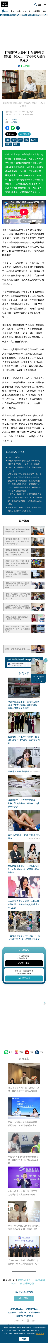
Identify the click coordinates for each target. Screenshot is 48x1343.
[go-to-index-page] (19, 66)
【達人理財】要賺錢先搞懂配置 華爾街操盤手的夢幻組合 (17, 530)
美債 (14, 140)
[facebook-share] (7, 128)
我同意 (24, 1339)
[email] (33, 1320)
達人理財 (34, 140)
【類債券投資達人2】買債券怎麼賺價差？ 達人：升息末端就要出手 (17, 628)
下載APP (22, 1312)
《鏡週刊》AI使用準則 (24, 1315)
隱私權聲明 (40, 1333)
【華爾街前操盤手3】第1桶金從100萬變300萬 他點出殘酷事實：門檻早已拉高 (17, 552)
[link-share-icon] (18, 128)
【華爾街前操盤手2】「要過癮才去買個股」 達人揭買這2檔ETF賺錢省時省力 (17, 541)
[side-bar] (45, 4)
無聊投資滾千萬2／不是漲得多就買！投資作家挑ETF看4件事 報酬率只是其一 (17, 563)
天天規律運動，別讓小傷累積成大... (24, 836)
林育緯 (14, 122)
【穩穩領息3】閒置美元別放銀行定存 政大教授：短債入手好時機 (17, 585)
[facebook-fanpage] (23, 1320)
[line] (16, 1320)
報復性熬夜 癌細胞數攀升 (15, 649)
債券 (8, 140)
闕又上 (16, 144)
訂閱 (31, 1052)
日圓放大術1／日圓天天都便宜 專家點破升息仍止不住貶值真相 (17, 607)
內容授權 (12, 1312)
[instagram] (28, 1320)
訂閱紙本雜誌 (5, 4)
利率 (20, 140)
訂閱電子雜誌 (32, 1309)
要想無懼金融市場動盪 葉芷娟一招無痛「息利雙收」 (17, 618)
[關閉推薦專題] (46, 660)
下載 (42, 1052)
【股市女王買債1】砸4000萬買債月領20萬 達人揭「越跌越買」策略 (17, 596)
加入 (11, 1052)
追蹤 (21, 1052)
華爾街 (8, 144)
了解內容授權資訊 (26, 1283)
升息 (26, 140)
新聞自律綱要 (34, 1312)
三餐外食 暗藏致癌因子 (18, 771)
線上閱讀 (24, 1298)
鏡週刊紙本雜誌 (25, 1280)
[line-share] (13, 128)
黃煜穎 (14, 119)
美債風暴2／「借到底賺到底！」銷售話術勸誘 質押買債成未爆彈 (17, 574)
